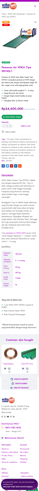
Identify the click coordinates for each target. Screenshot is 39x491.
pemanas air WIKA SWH (16, 233)
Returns (23, 455)
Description (7, 175)
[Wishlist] (8, 131)
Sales (4, 459)
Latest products (27, 476)
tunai (31, 155)
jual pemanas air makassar (17, 144)
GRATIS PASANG (21, 387)
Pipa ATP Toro (27, 363)
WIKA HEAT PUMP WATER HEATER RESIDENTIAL (18, 487)
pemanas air (6, 147)
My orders (24, 452)
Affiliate (5, 473)
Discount (5, 476)
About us (5, 449)
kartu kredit (31, 144)
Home (4, 14)
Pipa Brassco (8, 363)
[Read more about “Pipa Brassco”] (5, 368)
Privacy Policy (7, 455)
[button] (35, 22)
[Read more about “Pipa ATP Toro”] (23, 368)
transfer (26, 155)
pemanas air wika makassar (21, 152)
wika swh (11, 158)
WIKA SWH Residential (16, 14)
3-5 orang (9, 139)
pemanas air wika (17, 147)
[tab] (7, 175)
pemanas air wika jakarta (17, 150)
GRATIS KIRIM (21, 383)
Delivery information (10, 452)
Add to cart (26, 126)
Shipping (23, 459)
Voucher (4, 158)
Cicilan (16, 139)
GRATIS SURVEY (21, 379)
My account (24, 449)
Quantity (5, 122)
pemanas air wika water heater (12, 155)
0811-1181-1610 (13, 427)
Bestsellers (25, 473)
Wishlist (23, 462)
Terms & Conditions (9, 462)
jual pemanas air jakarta (17, 142)
